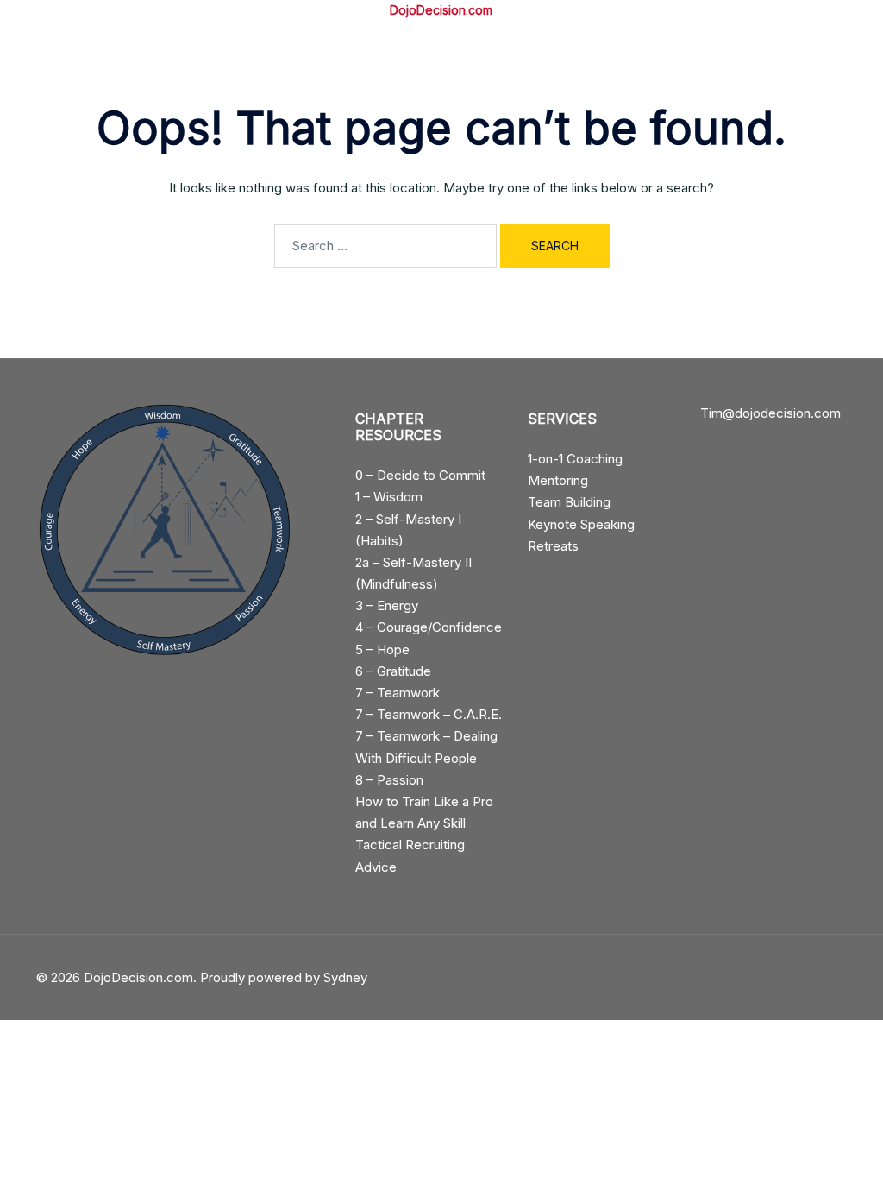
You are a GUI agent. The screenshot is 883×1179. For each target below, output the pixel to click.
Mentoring (558, 480)
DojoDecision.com (441, 10)
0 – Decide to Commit (420, 475)
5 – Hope (382, 649)
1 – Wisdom (389, 497)
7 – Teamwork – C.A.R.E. (428, 714)
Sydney (345, 977)
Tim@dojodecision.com (770, 413)
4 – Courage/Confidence (428, 627)
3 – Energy (386, 605)
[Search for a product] (840, 11)
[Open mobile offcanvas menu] (43, 11)
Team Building (569, 502)
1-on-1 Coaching (575, 459)
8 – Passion (389, 780)
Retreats (553, 546)
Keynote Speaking (581, 524)
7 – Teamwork (397, 692)
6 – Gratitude (393, 671)
